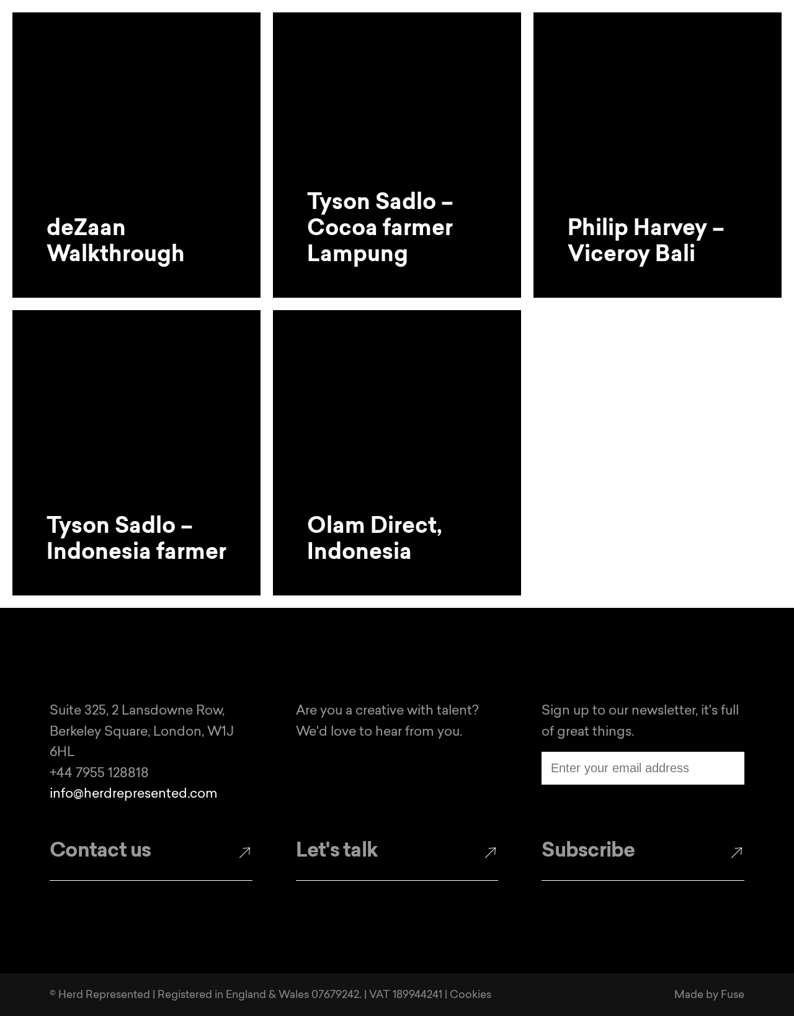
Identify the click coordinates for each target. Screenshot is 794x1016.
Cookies (470, 995)
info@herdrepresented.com (134, 794)
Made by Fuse (709, 995)
